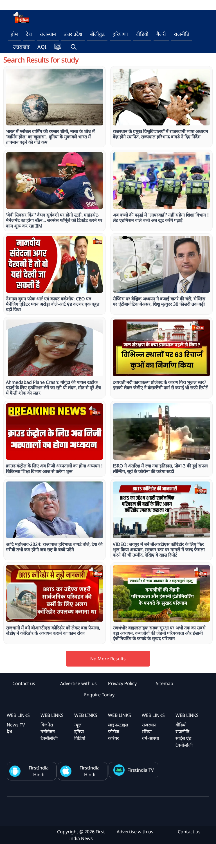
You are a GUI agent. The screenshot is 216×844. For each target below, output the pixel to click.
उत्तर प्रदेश (73, 34)
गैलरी (161, 34)
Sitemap (164, 683)
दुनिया (79, 731)
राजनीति (181, 34)
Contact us (23, 683)
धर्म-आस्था (150, 738)
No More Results (108, 659)
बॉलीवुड (97, 34)
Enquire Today (99, 695)
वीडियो (142, 34)
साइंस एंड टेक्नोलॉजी (184, 741)
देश (29, 34)
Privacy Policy (122, 683)
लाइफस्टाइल (118, 725)
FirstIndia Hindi (39, 771)
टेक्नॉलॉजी (49, 738)
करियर (113, 738)
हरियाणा (120, 34)
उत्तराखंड (21, 46)
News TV (16, 725)
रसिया (147, 731)
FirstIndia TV (140, 770)
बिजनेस (46, 725)
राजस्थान (48, 34)
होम (14, 34)
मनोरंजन (47, 731)
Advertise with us (78, 683)
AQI (41, 46)
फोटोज (113, 731)
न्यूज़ (78, 725)
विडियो (79, 738)
